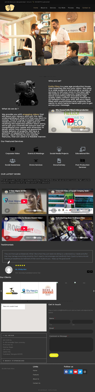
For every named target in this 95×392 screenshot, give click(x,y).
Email (52, 328)
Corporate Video (13, 153)
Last (73, 324)
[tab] (23, 335)
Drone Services (35, 165)
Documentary (59, 165)
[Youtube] (75, 371)
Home (35, 370)
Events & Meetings (36, 153)
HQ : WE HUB (9, 335)
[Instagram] (84, 371)
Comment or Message (58, 336)
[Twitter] (80, 371)
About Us (36, 379)
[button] (41, 76)
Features (36, 375)
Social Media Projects (59, 153)
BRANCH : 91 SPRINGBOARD (14, 361)
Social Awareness (12, 165)
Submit (54, 355)
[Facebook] (66, 371)
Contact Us (36, 383)
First (50, 324)
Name (52, 318)
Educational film (82, 153)
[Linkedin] (71, 371)
